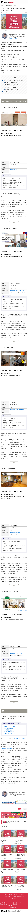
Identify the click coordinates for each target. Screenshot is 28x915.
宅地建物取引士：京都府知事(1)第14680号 (15, 38)
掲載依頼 (5, 894)
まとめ (5, 91)
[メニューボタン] (26, 2)
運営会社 (10, 894)
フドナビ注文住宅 (15, 904)
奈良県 (25, 809)
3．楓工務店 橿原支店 (10, 86)
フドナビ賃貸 (15, 903)
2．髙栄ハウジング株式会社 (11, 84)
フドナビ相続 (2, 901)
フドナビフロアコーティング (17, 902)
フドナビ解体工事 (3, 902)
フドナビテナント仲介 (3, 904)
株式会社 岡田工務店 (24, 487)
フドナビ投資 (15, 899)
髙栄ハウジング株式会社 (23, 247)
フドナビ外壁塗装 (15, 901)
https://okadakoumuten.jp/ (16, 532)
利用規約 (15, 894)
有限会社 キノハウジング (23, 610)
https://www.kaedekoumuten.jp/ (17, 409)
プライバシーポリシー (7, 896)
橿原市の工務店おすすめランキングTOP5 (14, 80)
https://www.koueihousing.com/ (17, 290)
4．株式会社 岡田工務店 (10, 87)
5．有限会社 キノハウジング (11, 89)
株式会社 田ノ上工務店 (23, 126)
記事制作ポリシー (22, 894)
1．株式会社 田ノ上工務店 (11, 82)
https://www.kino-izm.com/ (16, 653)
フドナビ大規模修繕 (3, 903)
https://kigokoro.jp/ (14, 169)
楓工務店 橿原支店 (24, 366)
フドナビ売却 (2, 899)
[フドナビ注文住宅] (9, 2)
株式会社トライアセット (18, 32)
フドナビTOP (14, 898)
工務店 (19, 809)
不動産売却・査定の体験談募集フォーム (19, 896)
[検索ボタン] (22, 2)
